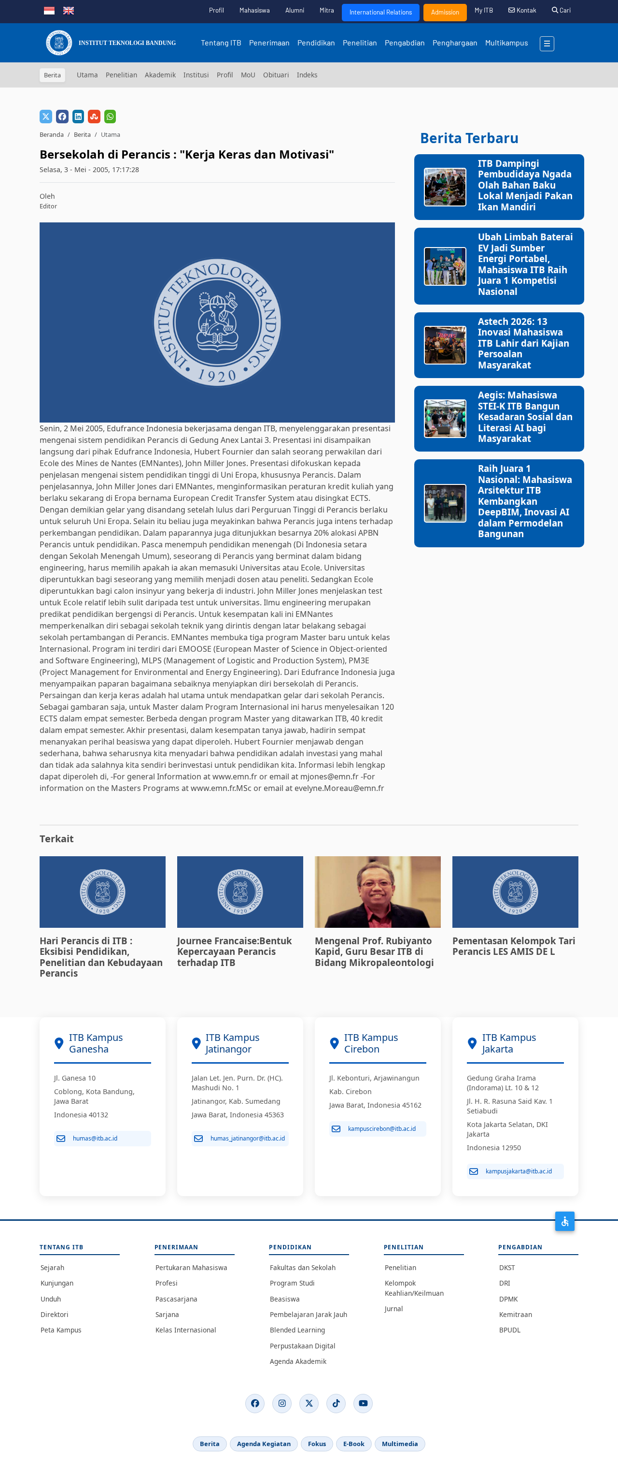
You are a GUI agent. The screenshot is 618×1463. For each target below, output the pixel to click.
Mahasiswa (254, 10)
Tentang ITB (221, 42)
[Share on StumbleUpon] (94, 116)
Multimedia (400, 1443)
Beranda (52, 134)
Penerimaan (269, 42)
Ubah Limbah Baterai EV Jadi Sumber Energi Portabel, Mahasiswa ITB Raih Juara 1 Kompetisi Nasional (525, 264)
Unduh (51, 1298)
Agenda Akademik (298, 1361)
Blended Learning (297, 1329)
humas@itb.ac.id (95, 1138)
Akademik (160, 74)
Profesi (166, 1282)
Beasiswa (285, 1298)
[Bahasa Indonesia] (49, 9)
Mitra (327, 10)
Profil (216, 10)
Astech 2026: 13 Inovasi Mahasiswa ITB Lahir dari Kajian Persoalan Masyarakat (523, 343)
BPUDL (509, 1329)
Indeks (307, 74)
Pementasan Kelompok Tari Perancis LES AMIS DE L (514, 946)
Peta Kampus (61, 1329)
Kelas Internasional (185, 1329)
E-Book (354, 1443)
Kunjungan (57, 1282)
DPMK (508, 1298)
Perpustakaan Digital (303, 1345)
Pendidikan (316, 42)
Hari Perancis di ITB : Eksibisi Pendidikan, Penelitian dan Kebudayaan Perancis (101, 957)
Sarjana (167, 1314)
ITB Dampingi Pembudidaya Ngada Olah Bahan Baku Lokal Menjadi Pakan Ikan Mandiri (525, 185)
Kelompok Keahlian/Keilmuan (414, 1287)
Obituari (276, 74)
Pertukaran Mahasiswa (191, 1267)
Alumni (294, 10)
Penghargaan (455, 42)
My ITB (484, 10)
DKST (507, 1267)
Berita (82, 134)
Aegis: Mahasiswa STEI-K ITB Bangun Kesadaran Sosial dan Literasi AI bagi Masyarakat (525, 416)
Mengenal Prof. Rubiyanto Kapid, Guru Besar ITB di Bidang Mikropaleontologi (374, 951)
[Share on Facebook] (62, 116)
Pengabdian (405, 42)
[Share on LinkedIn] (78, 116)
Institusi (196, 74)
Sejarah (52, 1267)
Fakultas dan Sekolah (303, 1267)
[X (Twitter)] (309, 1403)
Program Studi (292, 1282)
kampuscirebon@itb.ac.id (382, 1129)
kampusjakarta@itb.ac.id (519, 1171)
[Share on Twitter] (46, 116)
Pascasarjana (176, 1298)
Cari (564, 10)
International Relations (381, 12)
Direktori (55, 1314)
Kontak (525, 10)
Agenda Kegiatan (264, 1443)
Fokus (317, 1443)
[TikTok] (336, 1403)
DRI (504, 1282)
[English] (68, 9)
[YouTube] (363, 1403)
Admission (445, 12)
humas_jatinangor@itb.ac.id (248, 1138)
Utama (87, 74)
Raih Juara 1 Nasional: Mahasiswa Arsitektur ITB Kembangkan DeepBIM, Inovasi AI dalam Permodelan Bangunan (525, 501)
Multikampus (506, 42)
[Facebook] (255, 1403)
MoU (248, 74)
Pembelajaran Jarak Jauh (308, 1314)
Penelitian (360, 42)
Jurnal (394, 1308)
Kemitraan (515, 1314)
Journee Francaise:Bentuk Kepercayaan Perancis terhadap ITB (234, 951)
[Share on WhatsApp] (110, 116)
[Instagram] (282, 1403)
